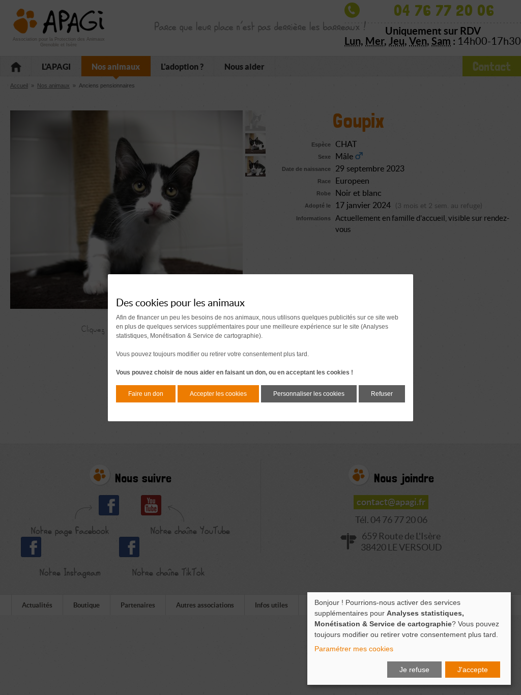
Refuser (382, 393)
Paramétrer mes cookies (353, 649)
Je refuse (414, 669)
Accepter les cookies (218, 393)
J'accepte (472, 669)
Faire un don (145, 393)
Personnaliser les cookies (308, 393)
